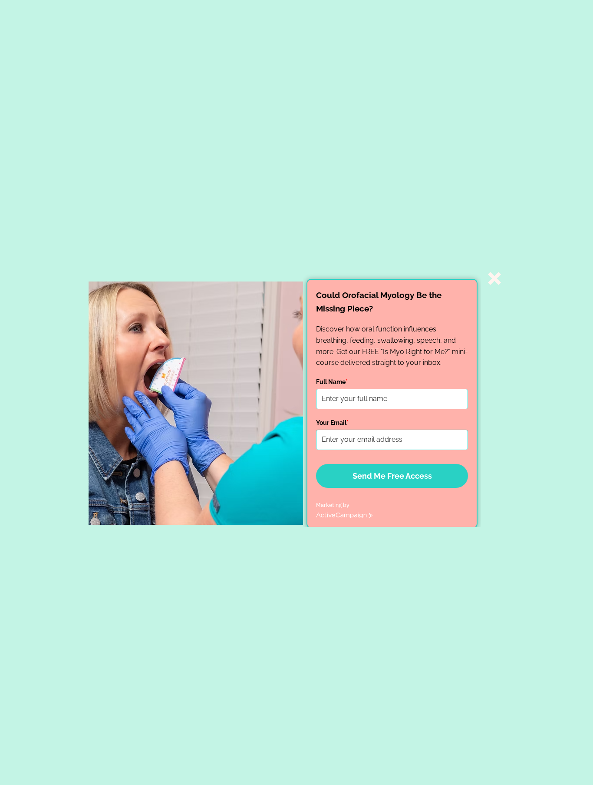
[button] (494, 278)
